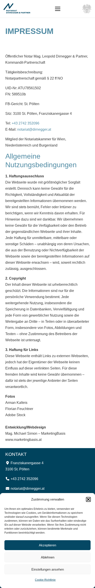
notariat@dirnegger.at (34, 129)
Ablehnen (47, 557)
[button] (88, 499)
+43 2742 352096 (25, 123)
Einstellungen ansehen (47, 569)
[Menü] (57, 8)
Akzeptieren (47, 545)
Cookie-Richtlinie (45, 579)
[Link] (18, 8)
